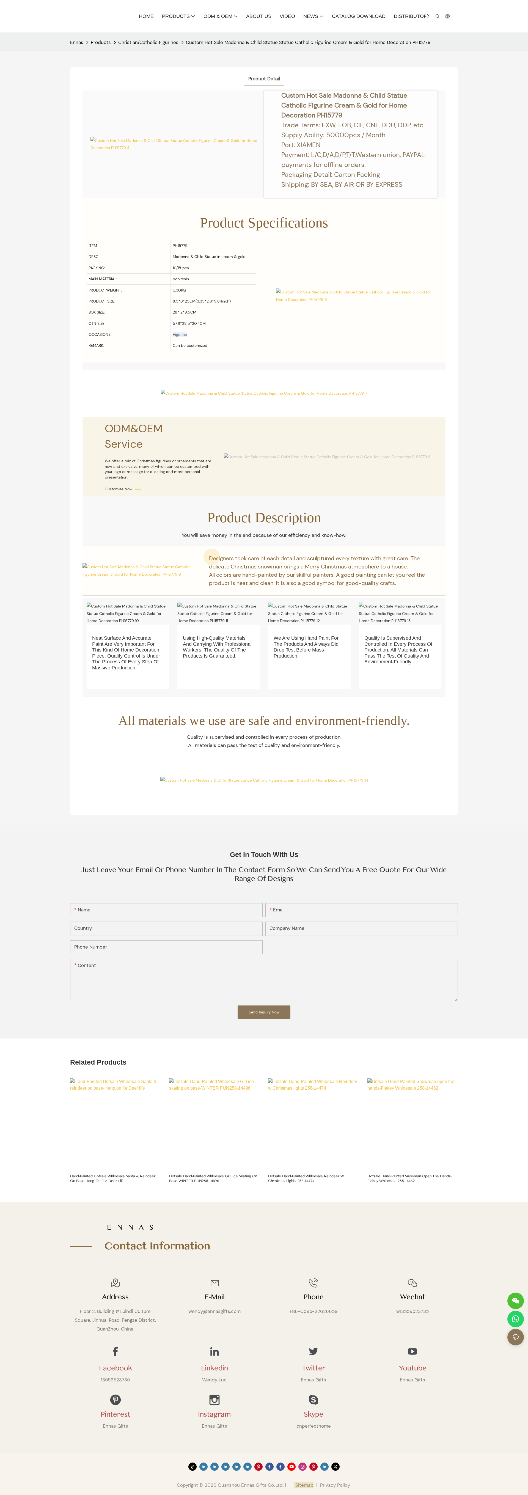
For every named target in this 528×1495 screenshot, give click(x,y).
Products (101, 42)
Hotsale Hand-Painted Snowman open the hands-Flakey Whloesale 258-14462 (409, 1178)
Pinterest (115, 1414)
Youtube (413, 1368)
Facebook (115, 1368)
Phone (313, 1297)
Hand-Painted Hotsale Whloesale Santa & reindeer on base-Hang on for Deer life (113, 1178)
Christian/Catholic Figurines (148, 42)
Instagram (214, 1414)
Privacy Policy (335, 1485)
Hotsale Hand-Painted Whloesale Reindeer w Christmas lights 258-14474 (306, 1178)
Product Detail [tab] (264, 79)
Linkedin (214, 1368)
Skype (313, 1414)
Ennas (76, 42)
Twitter (313, 1368)
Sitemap (304, 1485)
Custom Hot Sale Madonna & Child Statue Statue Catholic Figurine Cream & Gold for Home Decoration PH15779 (308, 42)
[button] (428, 16)
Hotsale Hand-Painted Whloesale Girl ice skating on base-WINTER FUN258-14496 (213, 1178)
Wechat (412, 1297)
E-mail (214, 1297)
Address (115, 1297)
